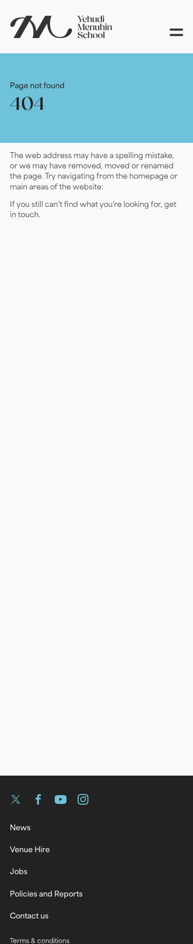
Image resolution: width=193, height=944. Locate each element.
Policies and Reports (46, 893)
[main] (96, 407)
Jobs (18, 871)
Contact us (29, 915)
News (20, 827)
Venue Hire (30, 849)
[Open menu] (176, 32)
